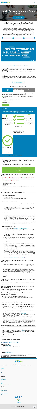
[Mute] (31, 60)
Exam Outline (18, 170)
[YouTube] (19, 397)
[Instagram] (21, 397)
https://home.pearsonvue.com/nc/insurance (21, 228)
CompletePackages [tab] (7, 90)
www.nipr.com (24, 215)
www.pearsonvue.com (9, 352)
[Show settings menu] (33, 60)
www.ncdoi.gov (8, 345)
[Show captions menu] (30, 60)
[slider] (16, 60)
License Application (18, 169)
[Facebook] (16, 397)
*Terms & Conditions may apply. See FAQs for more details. (13, 155)
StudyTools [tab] (29, 90)
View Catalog (6, 105)
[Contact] (33, 2)
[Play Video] (2, 60)
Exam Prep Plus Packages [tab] (18, 89)
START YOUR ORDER (18, 17)
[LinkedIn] (17, 397)
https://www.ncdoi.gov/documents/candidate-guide (17, 257)
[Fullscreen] (35, 60)
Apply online (23, 313)
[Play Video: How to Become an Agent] (18, 51)
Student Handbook (18, 167)
